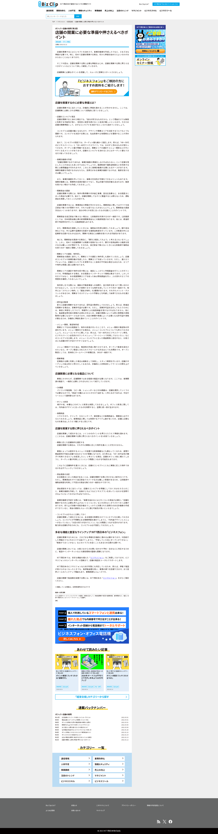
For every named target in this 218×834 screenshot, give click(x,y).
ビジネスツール (101, 781)
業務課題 (58, 687)
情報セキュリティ (102, 764)
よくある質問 (50, 810)
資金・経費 (98, 687)
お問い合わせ (75, 810)
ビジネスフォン (96, 557)
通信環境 (65, 758)
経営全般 (70, 22)
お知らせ (74, 805)
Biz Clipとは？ (144, 4)
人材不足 (65, 764)
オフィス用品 (66, 42)
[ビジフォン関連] (92, 86)
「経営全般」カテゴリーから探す (92, 696)
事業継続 (65, 769)
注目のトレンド (67, 775)
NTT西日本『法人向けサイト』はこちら (166, 4)
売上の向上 (100, 769)
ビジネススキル (68, 781)
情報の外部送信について (155, 805)
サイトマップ (100, 810)
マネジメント (61, 22)
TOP (53, 22)
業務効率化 (100, 758)
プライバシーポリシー (129, 805)
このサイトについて (102, 805)
